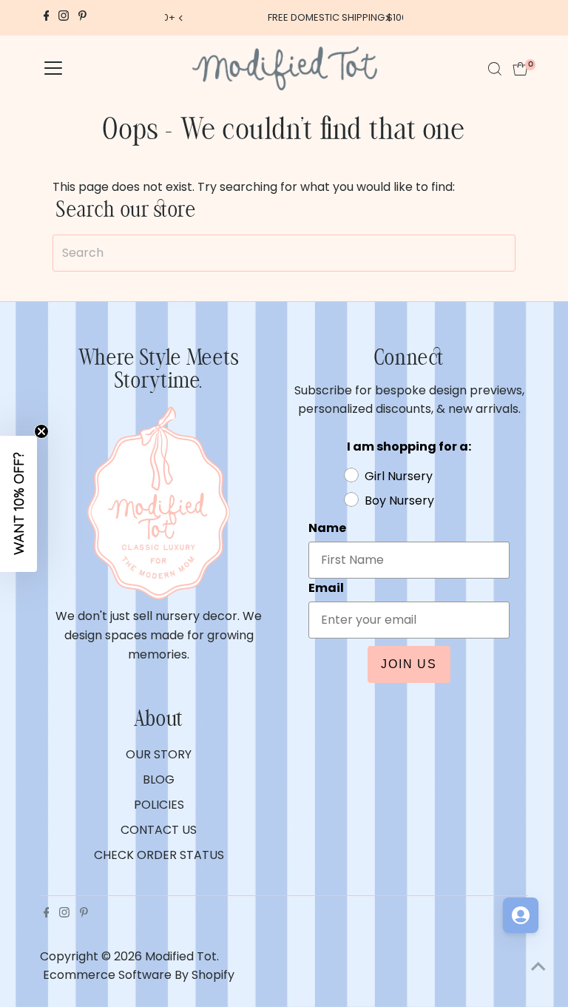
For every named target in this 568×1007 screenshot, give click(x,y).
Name (327, 527)
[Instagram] (63, 18)
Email (326, 587)
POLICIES (159, 804)
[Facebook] (46, 18)
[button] (18, 504)
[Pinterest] (82, 18)
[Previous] (181, 18)
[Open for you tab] (520, 915)
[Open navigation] (53, 68)
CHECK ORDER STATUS (159, 854)
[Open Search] (494, 68)
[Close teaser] (41, 431)
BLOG (159, 779)
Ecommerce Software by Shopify (138, 974)
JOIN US (409, 664)
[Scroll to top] (538, 966)
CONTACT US (159, 829)
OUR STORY (159, 754)
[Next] (386, 18)
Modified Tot (181, 956)
